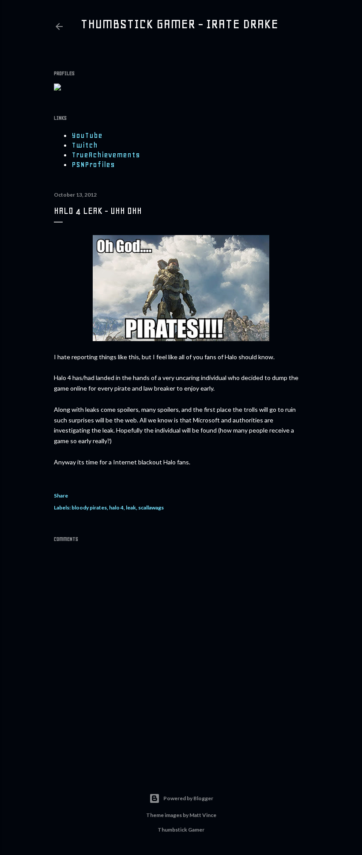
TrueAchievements (106, 154)
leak (131, 507)
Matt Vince (202, 815)
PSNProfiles (93, 164)
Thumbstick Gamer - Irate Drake (179, 23)
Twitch (85, 145)
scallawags (151, 507)
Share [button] (61, 495)
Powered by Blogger (188, 798)
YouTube (87, 135)
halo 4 (116, 507)
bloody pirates (89, 507)
